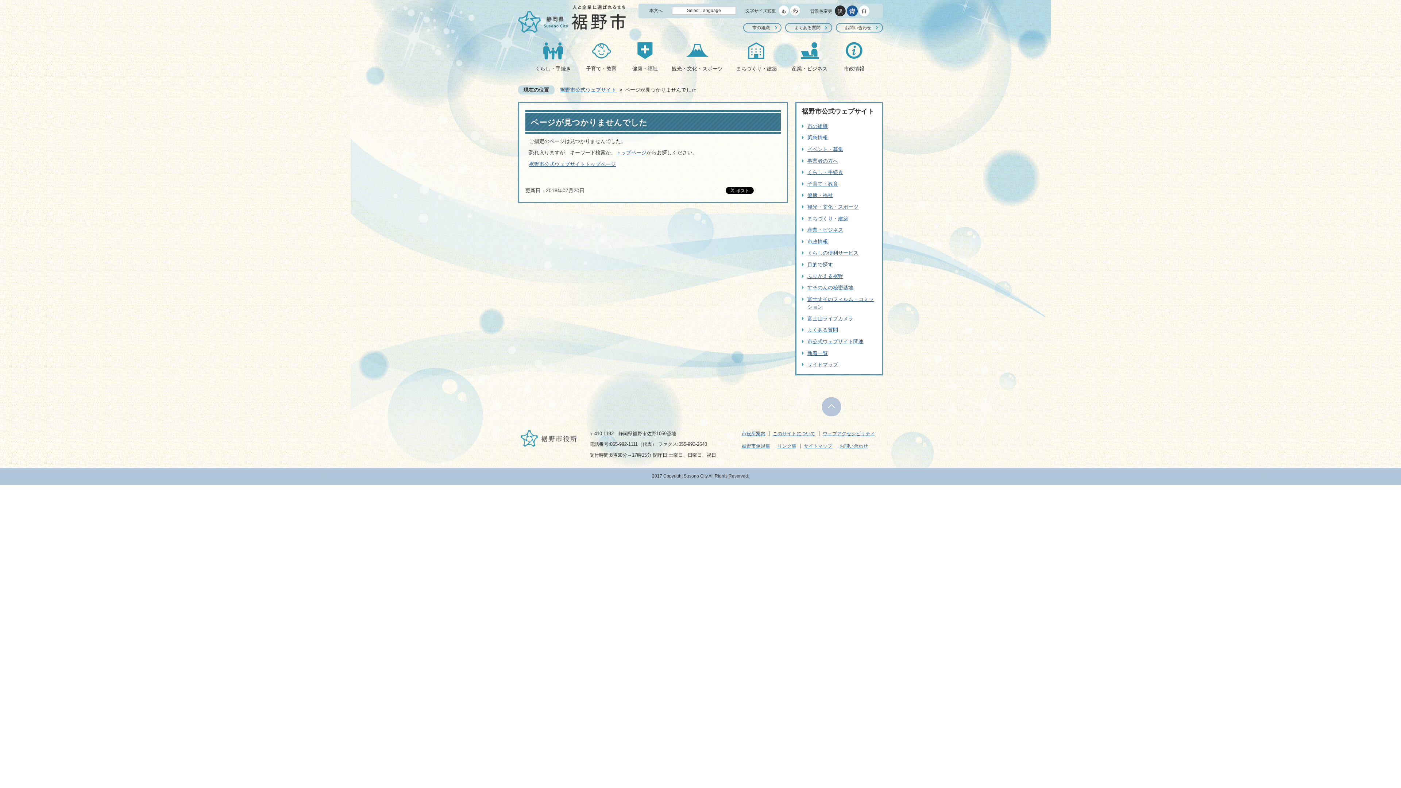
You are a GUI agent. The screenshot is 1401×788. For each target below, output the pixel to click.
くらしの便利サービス (832, 253)
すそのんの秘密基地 (830, 287)
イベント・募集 (825, 149)
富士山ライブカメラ (830, 318)
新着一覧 (817, 353)
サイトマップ (822, 364)
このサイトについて (794, 433)
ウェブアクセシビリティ (849, 433)
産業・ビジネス (809, 69)
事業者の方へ (822, 161)
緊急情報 (817, 137)
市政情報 (854, 69)
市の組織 (761, 27)
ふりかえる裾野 (825, 276)
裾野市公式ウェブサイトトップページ (572, 164)
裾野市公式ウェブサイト (588, 90)
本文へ (656, 10)
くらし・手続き (553, 69)
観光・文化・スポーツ (697, 69)
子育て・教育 (601, 69)
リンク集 (786, 446)
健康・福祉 (645, 69)
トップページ (631, 152)
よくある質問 (807, 27)
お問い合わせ (858, 27)
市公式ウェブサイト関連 (835, 341)
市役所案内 (753, 433)
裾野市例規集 (756, 446)
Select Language (704, 10)
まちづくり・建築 (756, 69)
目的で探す (820, 264)
